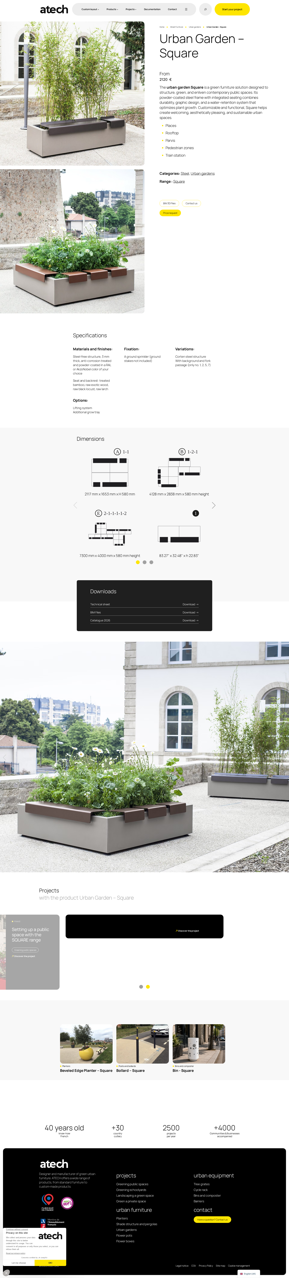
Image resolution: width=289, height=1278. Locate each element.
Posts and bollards (127, 1066)
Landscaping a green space (135, 1195)
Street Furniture (176, 27)
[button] (284, 758)
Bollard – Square (130, 1070)
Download (189, 604)
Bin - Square (183, 1070)
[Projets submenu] (135, 9)
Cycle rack (201, 1190)
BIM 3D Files (169, 203)
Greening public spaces (25, 950)
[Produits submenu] (117, 9)
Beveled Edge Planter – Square (86, 1070)
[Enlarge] (140, 25)
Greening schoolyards (131, 1190)
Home (162, 27)
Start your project (232, 9)
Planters (66, 1066)
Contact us (191, 203)
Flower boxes (125, 1241)
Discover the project (24, 956)
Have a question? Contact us (212, 1219)
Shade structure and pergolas (136, 1224)
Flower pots (124, 1235)
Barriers (199, 1201)
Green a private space (131, 1201)
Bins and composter (184, 1066)
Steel (185, 173)
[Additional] (185, 9)
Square (179, 181)
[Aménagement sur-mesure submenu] (98, 9)
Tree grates (202, 1184)
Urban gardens (195, 27)
